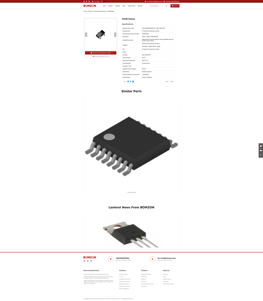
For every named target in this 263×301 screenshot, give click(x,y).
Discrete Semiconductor (100, 11)
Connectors (144, 286)
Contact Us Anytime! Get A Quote (102, 53)
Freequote (165, 281)
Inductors (143, 281)
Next (172, 81)
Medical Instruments (124, 286)
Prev (167, 81)
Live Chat (97, 1)
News (124, 6)
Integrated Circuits (146, 274)
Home (104, 6)
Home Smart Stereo (124, 281)
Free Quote (175, 5)
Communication (123, 274)
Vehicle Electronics (124, 284)
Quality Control (131, 6)
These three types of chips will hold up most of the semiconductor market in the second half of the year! (98, 277)
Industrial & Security (124, 279)
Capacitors (144, 276)
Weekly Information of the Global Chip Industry (96, 274)
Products (110, 6)
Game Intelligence (124, 288)
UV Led (121, 276)
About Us (140, 6)
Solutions (117, 6)
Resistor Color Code (168, 284)
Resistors (143, 279)
